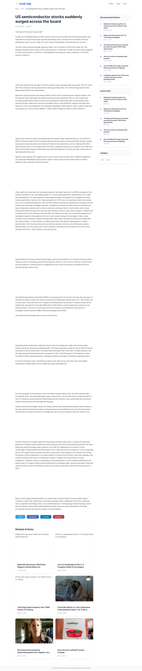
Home (111, 4)
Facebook (32, 517)
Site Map (81, 668)
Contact (53, 668)
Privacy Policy (61, 668)
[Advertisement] (54, 71)
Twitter (20, 517)
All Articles (87, 668)
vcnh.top (25, 3)
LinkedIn (46, 517)
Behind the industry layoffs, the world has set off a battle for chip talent (115, 26)
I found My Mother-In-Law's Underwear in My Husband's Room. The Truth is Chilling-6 (73, 609)
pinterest (58, 517)
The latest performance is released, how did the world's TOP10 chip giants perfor (116, 47)
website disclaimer (72, 668)
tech (125, 4)
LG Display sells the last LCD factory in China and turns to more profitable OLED (116, 77)
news (118, 4)
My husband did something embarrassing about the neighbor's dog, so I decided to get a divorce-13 (33, 652)
